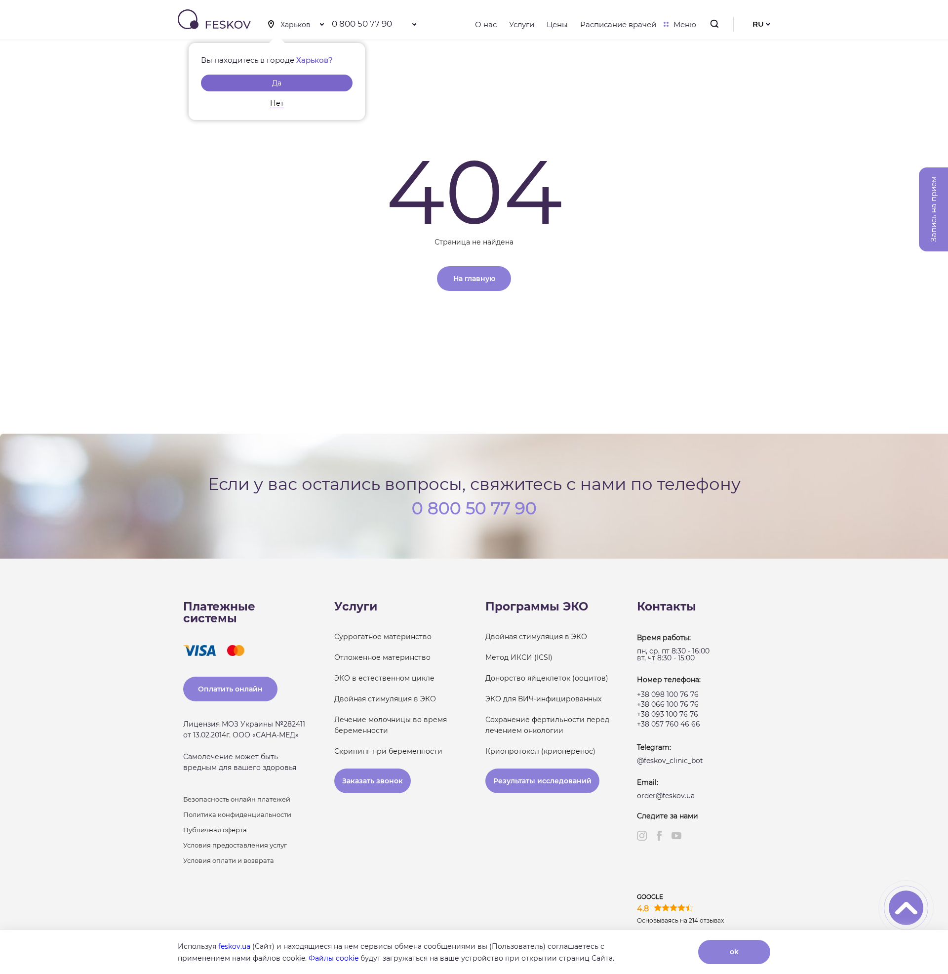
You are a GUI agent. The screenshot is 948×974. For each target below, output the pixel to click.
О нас (486, 24)
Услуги (521, 24)
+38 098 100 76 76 (668, 694)
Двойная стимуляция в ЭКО (385, 698)
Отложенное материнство (382, 657)
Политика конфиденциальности (237, 814)
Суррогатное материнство (383, 636)
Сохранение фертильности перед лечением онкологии (547, 725)
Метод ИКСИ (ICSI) (519, 657)
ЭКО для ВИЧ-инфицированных (543, 698)
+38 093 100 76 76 (667, 714)
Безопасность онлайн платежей (236, 799)
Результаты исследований (542, 780)
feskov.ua (234, 946)
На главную (474, 278)
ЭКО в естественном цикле (384, 678)
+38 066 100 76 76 (668, 704)
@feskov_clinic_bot (670, 760)
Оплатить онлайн (230, 689)
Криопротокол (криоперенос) (540, 751)
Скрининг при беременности (388, 751)
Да (276, 83)
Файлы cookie (333, 958)
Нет (277, 103)
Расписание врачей (618, 24)
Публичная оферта (215, 830)
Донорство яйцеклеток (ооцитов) (546, 678)
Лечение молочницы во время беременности (390, 725)
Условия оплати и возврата (228, 860)
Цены (557, 24)
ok (734, 951)
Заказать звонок (372, 780)
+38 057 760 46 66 (668, 724)
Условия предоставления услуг (235, 845)
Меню (684, 24)
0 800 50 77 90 (362, 24)
